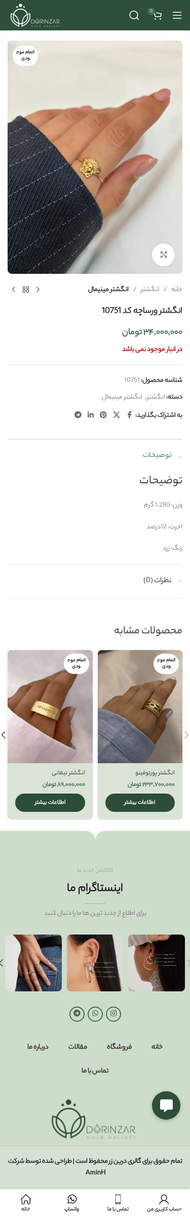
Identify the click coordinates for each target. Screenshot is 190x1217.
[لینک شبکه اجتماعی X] (116, 415)
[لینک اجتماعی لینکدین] (91, 415)
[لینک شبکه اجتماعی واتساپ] (95, 1014)
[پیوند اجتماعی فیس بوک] (129, 415)
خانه (176, 289)
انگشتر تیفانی (68, 773)
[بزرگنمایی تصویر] (163, 254)
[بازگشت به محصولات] (26, 290)
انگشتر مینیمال (108, 289)
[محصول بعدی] (14, 290)
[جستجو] (134, 15)
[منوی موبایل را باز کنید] (177, 15)
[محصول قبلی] (38, 290)
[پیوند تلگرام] (78, 415)
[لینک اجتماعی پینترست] (103, 415)
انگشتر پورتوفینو (155, 773)
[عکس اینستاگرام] (156, 963)
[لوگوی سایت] (36, 15)
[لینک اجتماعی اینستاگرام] (113, 1014)
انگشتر (150, 289)
